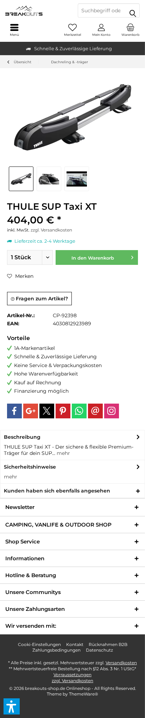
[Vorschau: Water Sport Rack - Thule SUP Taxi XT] (76, 179)
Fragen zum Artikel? (41, 298)
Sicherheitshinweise (30, 467)
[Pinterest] (63, 411)
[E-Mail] (95, 411)
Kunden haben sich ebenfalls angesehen (57, 491)
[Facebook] (14, 411)
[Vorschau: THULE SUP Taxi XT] (21, 179)
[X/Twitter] (46, 411)
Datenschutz (99, 650)
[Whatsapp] (79, 411)
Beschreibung (22, 437)
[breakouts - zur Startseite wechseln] (36, 11)
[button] (12, 706)
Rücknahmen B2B (108, 644)
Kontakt (74, 644)
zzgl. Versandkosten (51, 230)
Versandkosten (121, 662)
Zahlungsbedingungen (56, 650)
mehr (62, 453)
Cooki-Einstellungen (39, 644)
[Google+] (30, 411)
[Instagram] (111, 411)
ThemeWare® (83, 694)
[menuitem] (130, 30)
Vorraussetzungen (72, 674)
